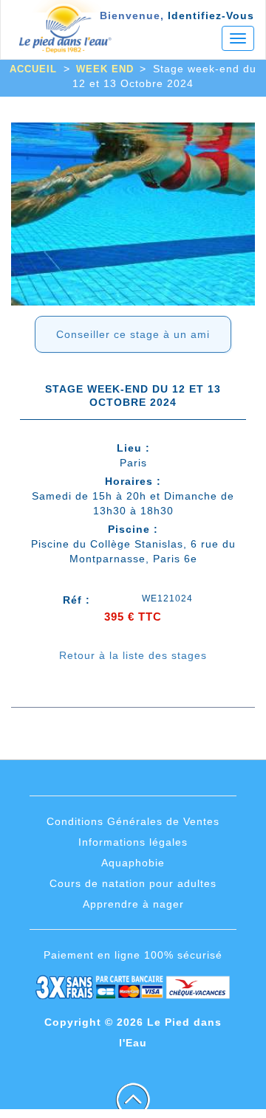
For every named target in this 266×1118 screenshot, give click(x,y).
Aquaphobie (133, 863)
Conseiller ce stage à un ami (133, 334)
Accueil (33, 69)
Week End (105, 69)
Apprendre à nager (133, 904)
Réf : (76, 600)
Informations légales (133, 842)
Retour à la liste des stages (133, 655)
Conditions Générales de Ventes (133, 821)
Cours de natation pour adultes (133, 883)
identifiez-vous (211, 15)
